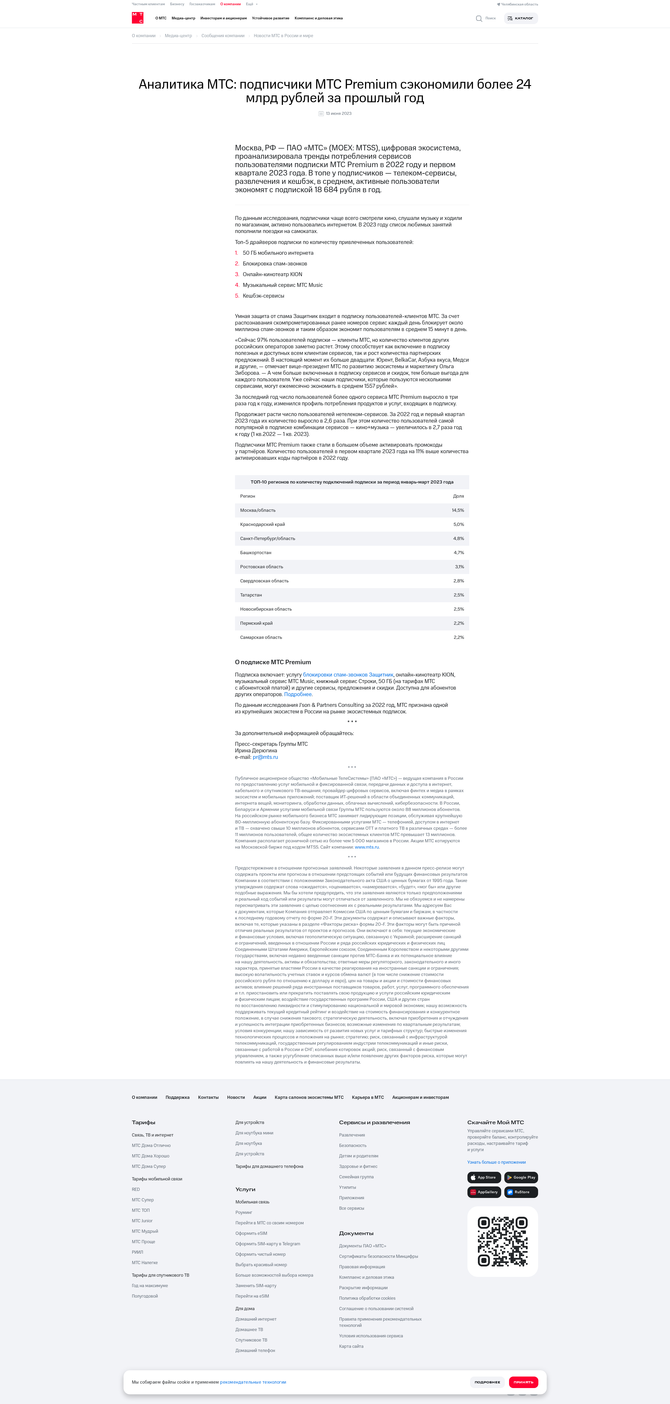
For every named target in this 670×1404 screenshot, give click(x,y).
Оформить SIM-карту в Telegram (268, 1244)
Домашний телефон (255, 1351)
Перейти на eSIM (252, 1296)
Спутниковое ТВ (251, 1340)
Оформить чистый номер (261, 1254)
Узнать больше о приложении (496, 1162)
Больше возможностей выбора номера (274, 1275)
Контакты (208, 1097)
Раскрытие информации (363, 1288)
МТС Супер (143, 1200)
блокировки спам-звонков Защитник (348, 675)
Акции (259, 1097)
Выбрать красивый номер (261, 1265)
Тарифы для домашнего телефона (269, 1166)
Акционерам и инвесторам (420, 1097)
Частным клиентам (148, 4)
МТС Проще (143, 1242)
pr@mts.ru (265, 757)
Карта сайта (351, 1346)
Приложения (351, 1198)
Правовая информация (362, 1267)
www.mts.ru (367, 847)
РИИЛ (137, 1252)
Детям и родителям (358, 1156)
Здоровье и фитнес (358, 1166)
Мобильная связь (252, 1202)
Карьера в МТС (368, 1097)
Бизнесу (177, 4)
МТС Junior (142, 1221)
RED (136, 1189)
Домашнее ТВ (249, 1330)
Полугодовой (145, 1296)
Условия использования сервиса (371, 1336)
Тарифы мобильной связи (157, 1179)
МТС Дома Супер (149, 1166)
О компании (230, 4)
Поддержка (178, 1097)
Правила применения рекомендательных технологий (380, 1322)
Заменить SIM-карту (256, 1286)
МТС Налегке (145, 1263)
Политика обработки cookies (367, 1298)
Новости (236, 1097)
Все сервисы (351, 1208)
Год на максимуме (150, 1286)
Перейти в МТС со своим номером (270, 1223)
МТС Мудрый (145, 1231)
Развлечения (352, 1135)
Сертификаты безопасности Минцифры (378, 1256)
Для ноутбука (249, 1143)
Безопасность (352, 1145)
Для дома (245, 1309)
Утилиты (347, 1187)
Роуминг (244, 1212)
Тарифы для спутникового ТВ (160, 1275)
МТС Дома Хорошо (150, 1156)
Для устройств (250, 1122)
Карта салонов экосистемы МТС (309, 1097)
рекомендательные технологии (253, 1382)
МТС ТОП (141, 1210)
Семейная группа (356, 1177)
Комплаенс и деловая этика (366, 1277)
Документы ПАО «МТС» (362, 1246)
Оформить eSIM (251, 1233)
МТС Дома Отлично (151, 1145)
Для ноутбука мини (254, 1133)
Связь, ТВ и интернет (153, 1135)
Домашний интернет (256, 1319)
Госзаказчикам (202, 4)
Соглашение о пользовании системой (376, 1309)
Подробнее (298, 694)
